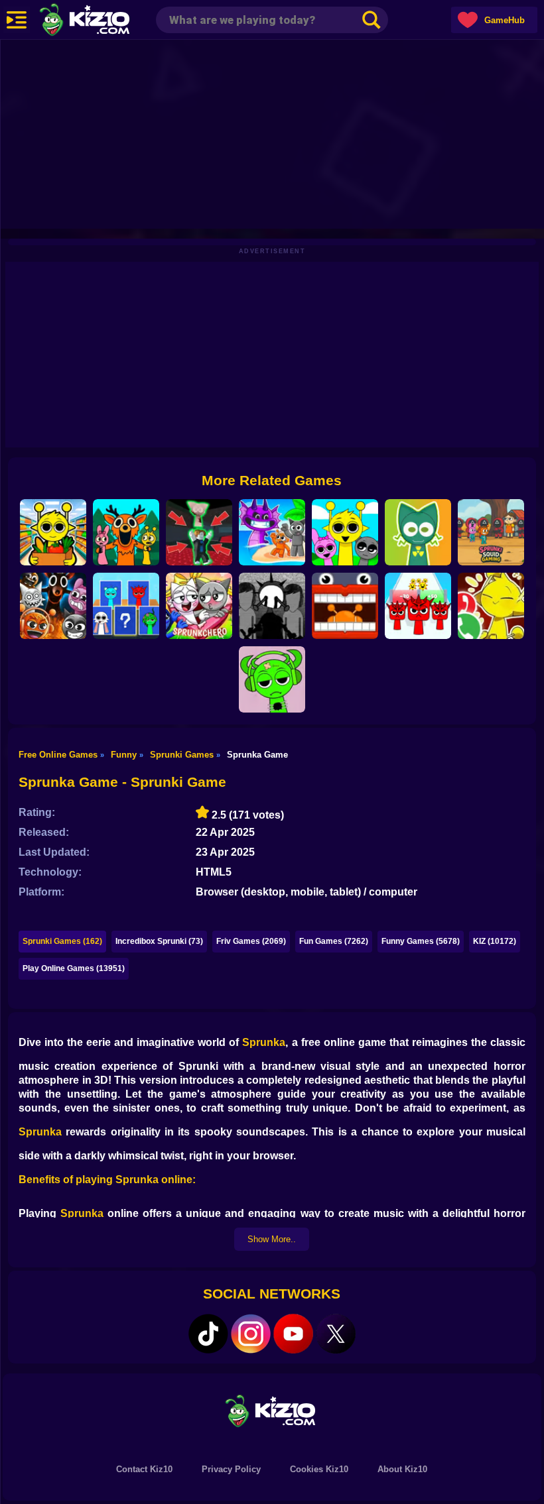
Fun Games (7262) (333, 941)
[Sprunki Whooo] (126, 606)
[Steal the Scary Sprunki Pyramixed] (199, 532)
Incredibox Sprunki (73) (159, 941)
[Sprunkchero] (199, 606)
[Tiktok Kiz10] (208, 1334)
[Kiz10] (106, 21)
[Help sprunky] (418, 532)
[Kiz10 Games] (272, 1410)
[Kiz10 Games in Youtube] (293, 1334)
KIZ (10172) (494, 941)
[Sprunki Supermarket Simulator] (53, 532)
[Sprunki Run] (418, 606)
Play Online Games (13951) (74, 968)
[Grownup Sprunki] (53, 606)
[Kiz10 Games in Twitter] (336, 1334)
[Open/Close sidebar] (16, 20)
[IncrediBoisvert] (272, 606)
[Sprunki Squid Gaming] (491, 532)
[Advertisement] (272, 132)
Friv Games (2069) (251, 941)
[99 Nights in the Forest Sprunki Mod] (126, 532)
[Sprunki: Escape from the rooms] (345, 606)
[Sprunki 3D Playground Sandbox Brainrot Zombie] (272, 532)
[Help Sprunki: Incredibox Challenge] (272, 679)
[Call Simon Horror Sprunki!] (491, 606)
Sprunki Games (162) (62, 941)
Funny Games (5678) (420, 941)
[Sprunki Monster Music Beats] (345, 532)
